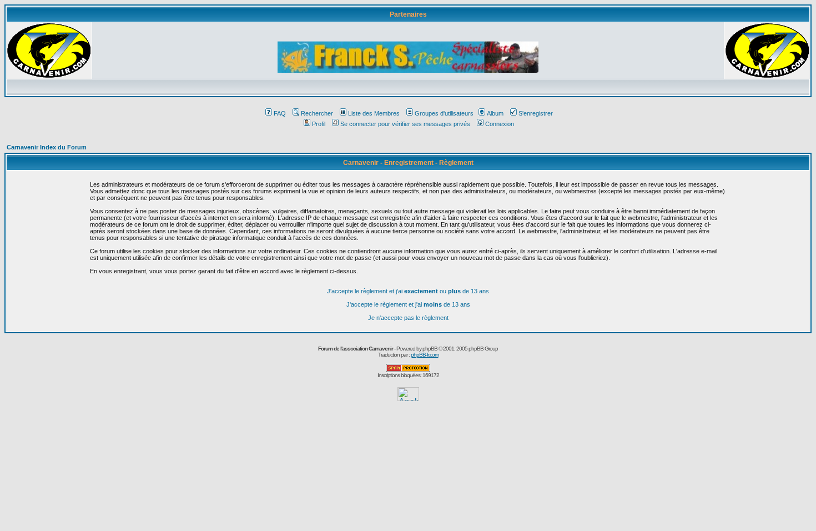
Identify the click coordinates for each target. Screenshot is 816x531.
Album (495, 113)
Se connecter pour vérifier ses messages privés (405, 124)
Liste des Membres (374, 113)
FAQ (280, 113)
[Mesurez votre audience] (408, 398)
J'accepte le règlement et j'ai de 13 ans (408, 304)
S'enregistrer (535, 113)
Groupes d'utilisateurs (444, 113)
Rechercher (317, 113)
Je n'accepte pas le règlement (408, 317)
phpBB (429, 348)
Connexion (499, 124)
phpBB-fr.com (425, 355)
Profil (318, 124)
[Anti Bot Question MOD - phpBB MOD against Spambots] (408, 370)
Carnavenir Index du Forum (47, 147)
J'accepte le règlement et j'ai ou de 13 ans (408, 291)
